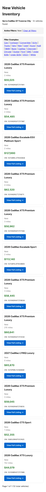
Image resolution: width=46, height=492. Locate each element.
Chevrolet (31, 49)
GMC (29, 52)
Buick (14, 49)
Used (26, 45)
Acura (32, 45)
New (20, 45)
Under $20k (15, 55)
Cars (6, 43)
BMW (7, 49)
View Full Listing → (15, 90)
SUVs (34, 43)
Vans (14, 45)
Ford (23, 52)
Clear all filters (29, 30)
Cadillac (21, 49)
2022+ (26, 55)
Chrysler (8, 52)
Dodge (16, 52)
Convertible (25, 43)
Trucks (7, 45)
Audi (39, 45)
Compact (14, 43)
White (33, 55)
